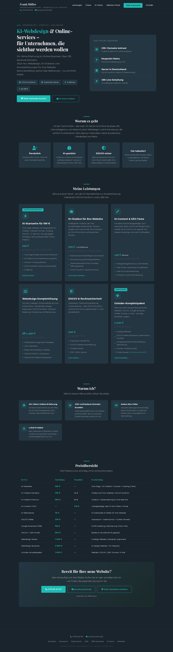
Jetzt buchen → (29, 275)
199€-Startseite (133, 5)
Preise (88, 5)
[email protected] (138, 352)
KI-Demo (99, 5)
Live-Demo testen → (77, 275)
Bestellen (121, 641)
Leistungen (77, 5)
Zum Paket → (74, 358)
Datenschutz (76, 641)
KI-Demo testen (67, 98)
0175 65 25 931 (27, 10)
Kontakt (149, 5)
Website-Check (113, 5)
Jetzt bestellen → (122, 358)
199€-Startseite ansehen (115, 589)
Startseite (52, 641)
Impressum (63, 641)
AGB (86, 641)
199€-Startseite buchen (34, 98)
